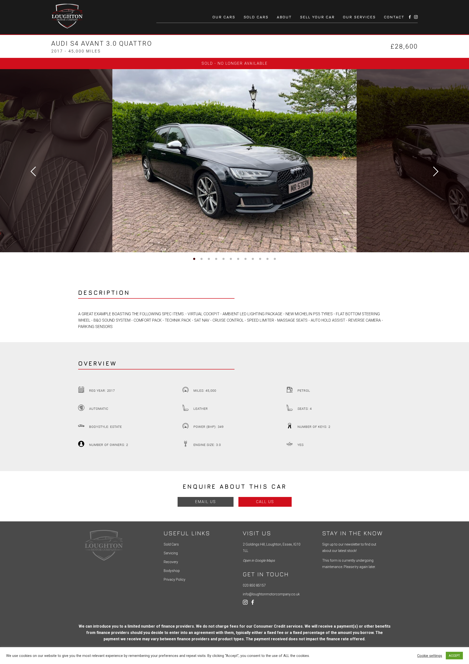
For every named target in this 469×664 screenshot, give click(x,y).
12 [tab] (274, 259)
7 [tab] (238, 259)
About (284, 17)
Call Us (265, 501)
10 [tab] (260, 259)
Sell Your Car (317, 17)
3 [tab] (208, 259)
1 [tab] (194, 259)
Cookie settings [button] (429, 655)
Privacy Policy (174, 579)
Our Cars (224, 17)
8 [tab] (245, 259)
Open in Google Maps (259, 560)
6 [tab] (230, 259)
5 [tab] (223, 259)
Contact (394, 17)
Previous (33, 171)
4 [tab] (216, 259)
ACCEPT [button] (454, 655)
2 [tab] (201, 259)
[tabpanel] (234, 160)
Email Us (205, 501)
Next (436, 171)
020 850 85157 (254, 585)
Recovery (171, 562)
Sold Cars (256, 17)
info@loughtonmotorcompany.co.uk (271, 594)
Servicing (171, 553)
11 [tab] (267, 259)
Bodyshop (172, 571)
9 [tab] (252, 259)
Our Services (359, 17)
